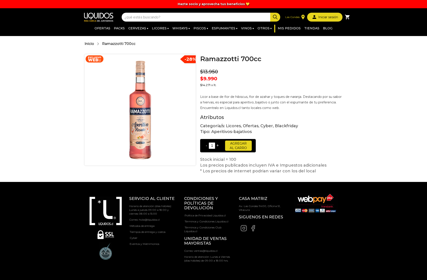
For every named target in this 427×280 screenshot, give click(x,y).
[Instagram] (243, 230)
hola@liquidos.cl (149, 219)
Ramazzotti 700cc (118, 44)
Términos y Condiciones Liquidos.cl (206, 221)
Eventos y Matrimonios (144, 244)
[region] (213, 4)
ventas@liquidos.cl (206, 250)
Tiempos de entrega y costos (147, 232)
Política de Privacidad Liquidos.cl (205, 215)
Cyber (133, 238)
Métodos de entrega (142, 226)
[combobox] (196, 17)
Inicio (89, 44)
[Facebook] (253, 230)
